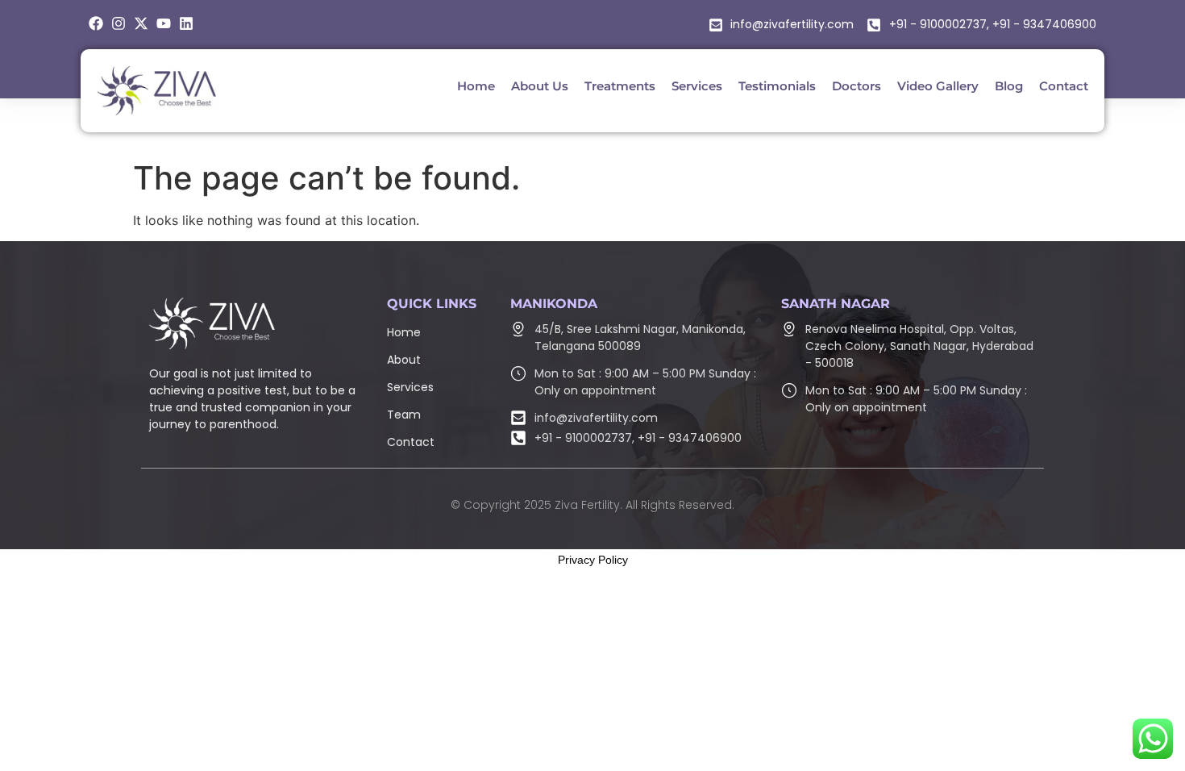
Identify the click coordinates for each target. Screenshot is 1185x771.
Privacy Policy (593, 559)
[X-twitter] (141, 23)
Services (410, 387)
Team (404, 414)
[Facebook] (96, 23)
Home (404, 332)
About (404, 360)
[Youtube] (163, 23)
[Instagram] (118, 23)
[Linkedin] (186, 23)
